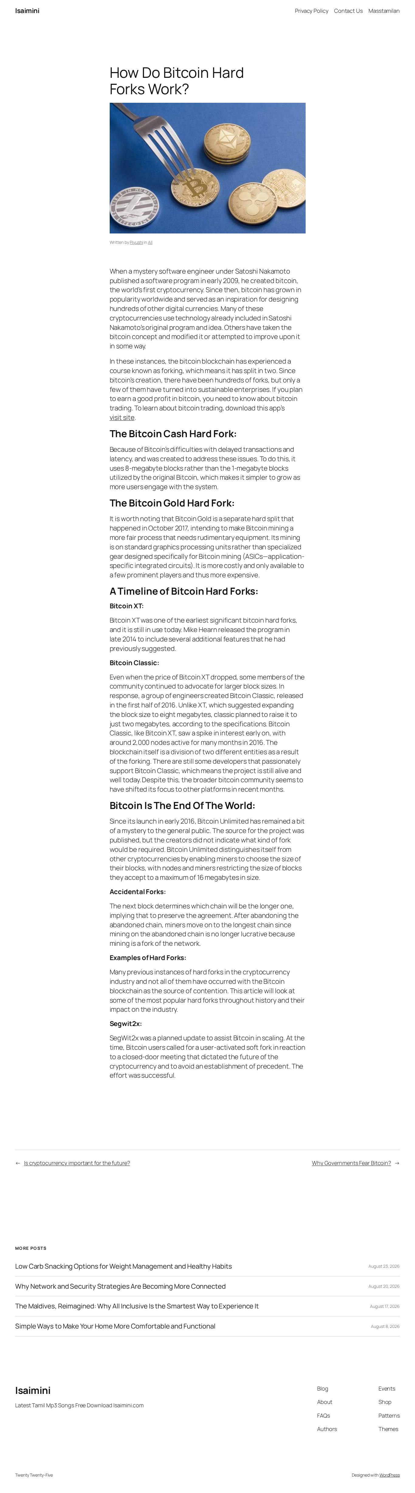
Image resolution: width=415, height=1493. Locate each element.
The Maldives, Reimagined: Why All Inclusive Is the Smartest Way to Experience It (137, 1306)
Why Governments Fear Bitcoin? (351, 1162)
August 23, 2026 (384, 1266)
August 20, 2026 (384, 1286)
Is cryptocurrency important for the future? (77, 1162)
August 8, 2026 (385, 1326)
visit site (122, 417)
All (150, 242)
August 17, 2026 (385, 1306)
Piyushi (136, 242)
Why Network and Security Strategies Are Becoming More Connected (120, 1286)
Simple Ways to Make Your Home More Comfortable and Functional (115, 1326)
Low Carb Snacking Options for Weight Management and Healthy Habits (123, 1266)
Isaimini (27, 10)
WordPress (389, 1475)
